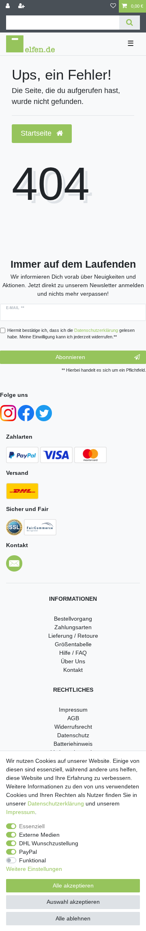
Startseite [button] (37, 133)
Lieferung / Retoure (73, 635)
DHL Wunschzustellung (48, 843)
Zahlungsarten (73, 627)
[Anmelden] (8, 6)
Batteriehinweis (73, 743)
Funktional (32, 860)
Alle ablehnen (73, 918)
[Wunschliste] (113, 6)
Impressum (73, 709)
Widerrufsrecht (73, 726)
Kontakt (73, 670)
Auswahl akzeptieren (73, 902)
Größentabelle (73, 644)
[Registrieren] (22, 6)
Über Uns (73, 661)
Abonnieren (70, 357)
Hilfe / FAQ (73, 653)
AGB (73, 718)
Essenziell (32, 826)
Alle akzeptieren (73, 885)
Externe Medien (39, 834)
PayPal (28, 852)
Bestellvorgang (73, 618)
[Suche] (129, 22)
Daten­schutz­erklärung (56, 803)
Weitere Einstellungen (34, 869)
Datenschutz (73, 735)
